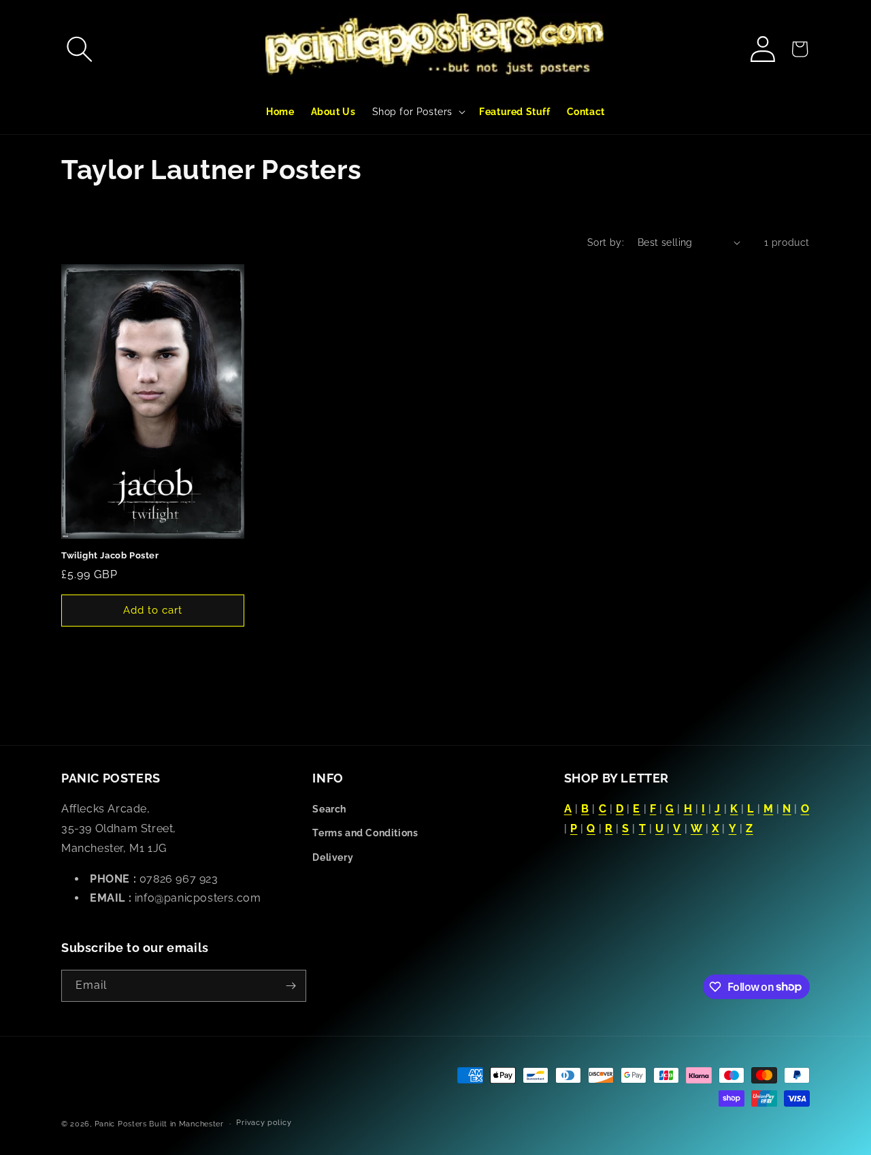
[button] (79, 49)
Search (329, 809)
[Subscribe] (291, 986)
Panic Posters (121, 1124)
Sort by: (605, 242)
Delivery (332, 857)
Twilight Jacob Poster (110, 555)
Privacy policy (263, 1122)
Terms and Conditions (365, 832)
